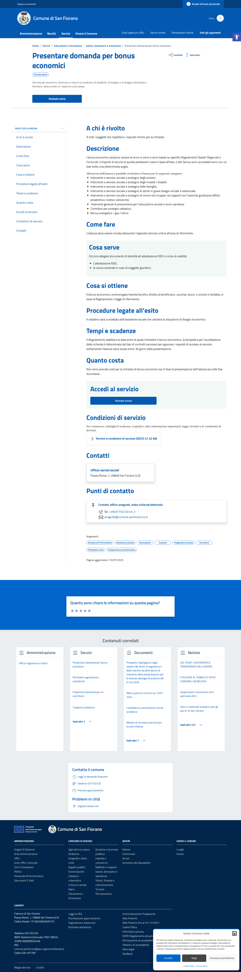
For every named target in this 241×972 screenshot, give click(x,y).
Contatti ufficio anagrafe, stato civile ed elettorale (130, 504)
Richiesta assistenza (79, 927)
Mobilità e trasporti (106, 867)
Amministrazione (31, 33)
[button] (236, 37)
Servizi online (157, 33)
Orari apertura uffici (133, 33)
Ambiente (73, 854)
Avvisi (125, 858)
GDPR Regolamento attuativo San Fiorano (145, 936)
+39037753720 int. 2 (122, 511)
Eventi (180, 854)
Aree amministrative (26, 854)
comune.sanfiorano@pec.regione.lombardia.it (39, 949)
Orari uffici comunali (26, 863)
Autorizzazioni (76, 872)
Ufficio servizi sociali (104, 470)
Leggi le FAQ (75, 914)
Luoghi (180, 849)
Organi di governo (24, 849)
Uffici (17, 858)
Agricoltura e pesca (79, 849)
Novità (51, 33)
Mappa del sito (22, 967)
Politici (18, 872)
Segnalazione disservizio (81, 923)
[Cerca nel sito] (220, 18)
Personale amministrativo (28, 876)
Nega (194, 958)
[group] (39, 701)
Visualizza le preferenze (222, 958)
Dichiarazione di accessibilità (138, 940)
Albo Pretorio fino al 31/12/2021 (140, 923)
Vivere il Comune (86, 33)
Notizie (126, 849)
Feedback (127, 954)
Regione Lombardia (26, 4)
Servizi (65, 33)
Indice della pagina (26, 128)
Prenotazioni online (182, 33)
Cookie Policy (188, 966)
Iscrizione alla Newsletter (136, 863)
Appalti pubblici (76, 867)
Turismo (99, 889)
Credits (40, 967)
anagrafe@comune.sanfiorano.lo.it (126, 517)
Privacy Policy (202, 966)
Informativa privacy (133, 932)
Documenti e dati (24, 880)
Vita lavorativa (103, 894)
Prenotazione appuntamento (84, 918)
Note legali (128, 949)
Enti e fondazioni (24, 867)
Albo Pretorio (129, 918)
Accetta (168, 958)
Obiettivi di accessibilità (135, 945)
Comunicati (128, 854)
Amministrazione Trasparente (138, 914)
